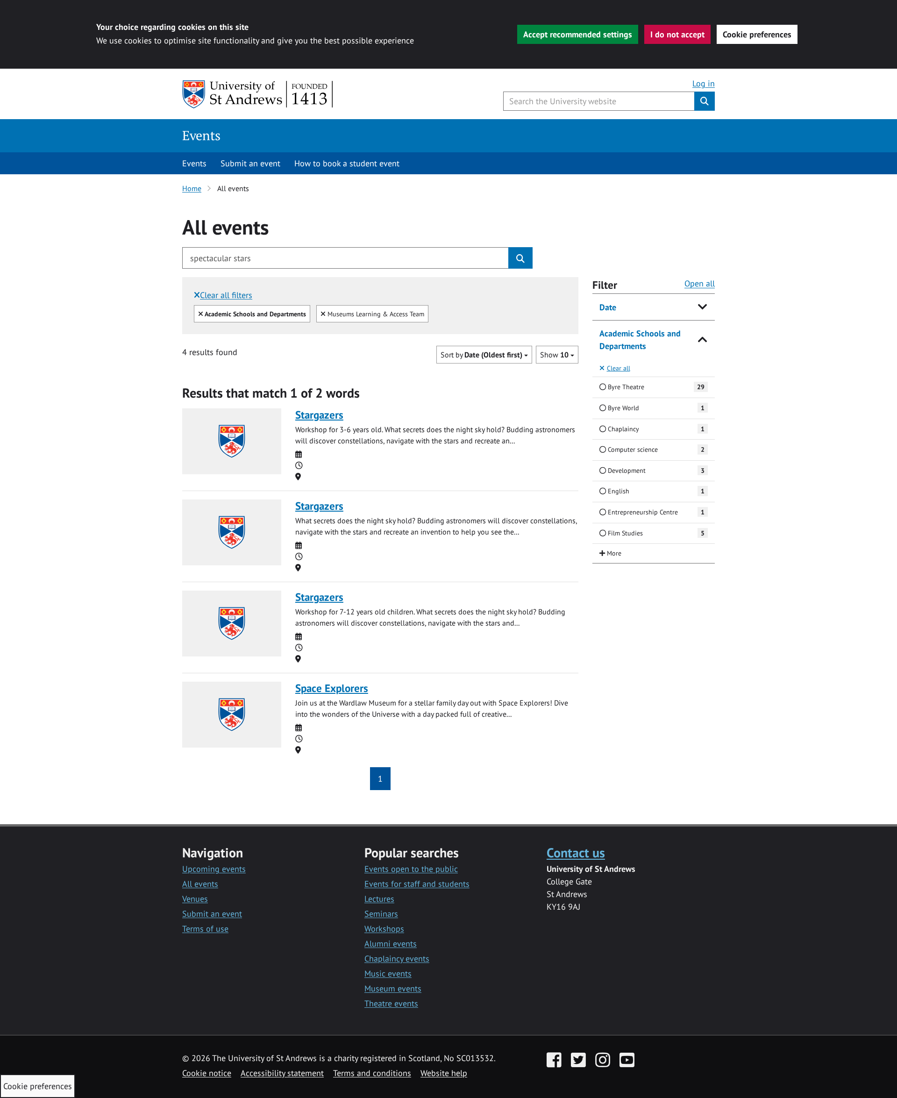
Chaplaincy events (396, 958)
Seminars (381, 913)
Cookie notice (206, 1073)
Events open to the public (411, 868)
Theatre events (391, 1003)
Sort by (481, 354)
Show (554, 354)
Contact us (576, 852)
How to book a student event (346, 163)
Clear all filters (226, 295)
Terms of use (205, 928)
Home (191, 188)
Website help (443, 1073)
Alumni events (390, 943)
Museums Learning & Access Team (374, 313)
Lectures (379, 898)
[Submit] (520, 258)
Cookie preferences (757, 34)
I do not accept (677, 34)
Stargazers (319, 414)
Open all (699, 283)
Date (607, 307)
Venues (195, 898)
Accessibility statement (282, 1073)
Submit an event (250, 163)
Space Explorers (331, 688)
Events (201, 135)
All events (200, 883)
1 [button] (380, 778)
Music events (388, 973)
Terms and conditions (372, 1073)
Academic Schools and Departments (640, 339)
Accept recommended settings (577, 34)
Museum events (392, 988)
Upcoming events (214, 868)
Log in (703, 83)
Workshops (384, 928)
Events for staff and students (417, 883)
